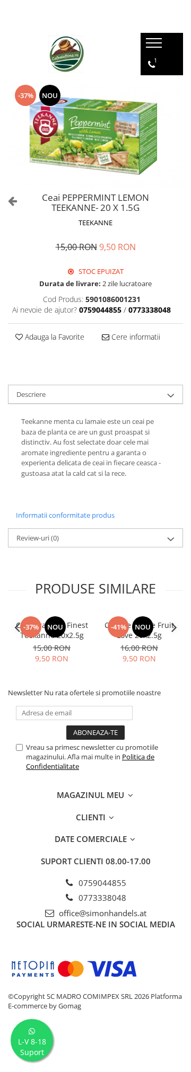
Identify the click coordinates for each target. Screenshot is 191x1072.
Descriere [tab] (31, 394)
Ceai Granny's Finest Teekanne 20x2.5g (52, 630)
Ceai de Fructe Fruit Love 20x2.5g (139, 630)
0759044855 (101, 883)
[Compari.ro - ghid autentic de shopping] (95, 1046)
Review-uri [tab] (37, 538)
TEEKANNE (95, 222)
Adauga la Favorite (53, 337)
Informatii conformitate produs (65, 515)
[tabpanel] (95, 135)
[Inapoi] (8, 200)
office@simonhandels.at (101, 913)
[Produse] (155, 46)
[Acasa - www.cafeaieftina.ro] (66, 54)
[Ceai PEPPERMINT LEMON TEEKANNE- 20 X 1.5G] (95, 135)
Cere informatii (134, 337)
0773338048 (101, 897)
